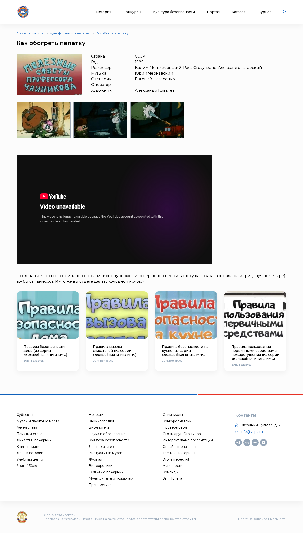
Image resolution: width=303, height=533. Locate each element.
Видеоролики (100, 466)
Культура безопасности (174, 12)
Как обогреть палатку (112, 33)
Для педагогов (101, 446)
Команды (170, 472)
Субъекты (25, 415)
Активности (173, 466)
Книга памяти (28, 446)
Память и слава (29, 434)
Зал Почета (172, 478)
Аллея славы (27, 427)
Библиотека (99, 427)
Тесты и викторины (179, 453)
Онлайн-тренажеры (179, 446)
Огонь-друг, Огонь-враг (182, 434)
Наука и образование (107, 434)
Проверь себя (175, 427)
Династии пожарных (34, 440)
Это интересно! (176, 459)
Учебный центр (30, 459)
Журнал (264, 12)
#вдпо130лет (28, 466)
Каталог (238, 12)
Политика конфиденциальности (262, 518)
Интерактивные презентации (188, 440)
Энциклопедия (101, 421)
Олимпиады (173, 415)
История (103, 12)
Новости (96, 415)
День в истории (30, 453)
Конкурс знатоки (177, 421)
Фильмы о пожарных (106, 472)
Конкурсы (132, 12)
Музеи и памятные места (38, 421)
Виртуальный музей (105, 453)
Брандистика (100, 485)
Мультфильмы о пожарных (69, 33)
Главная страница (30, 33)
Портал (213, 12)
